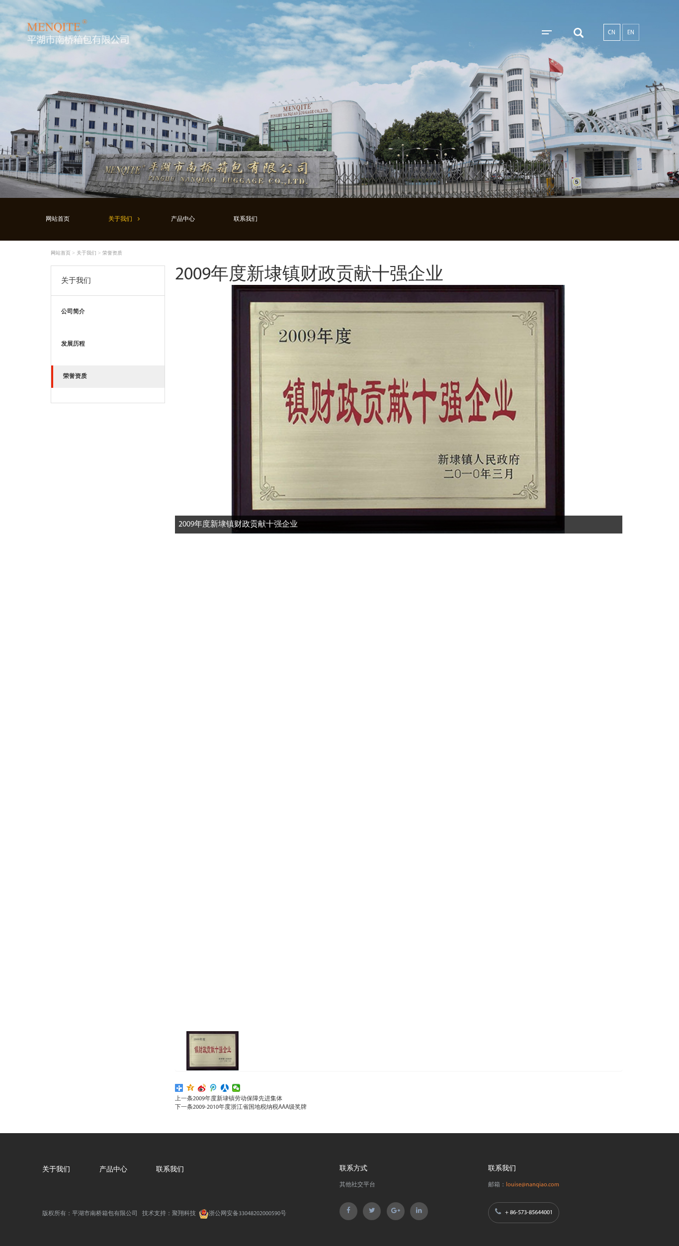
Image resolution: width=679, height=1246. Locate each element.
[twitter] (372, 1211)
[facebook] (348, 1211)
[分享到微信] (236, 1088)
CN (611, 33)
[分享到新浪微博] (202, 1088)
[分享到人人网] (225, 1088)
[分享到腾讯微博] (213, 1088)
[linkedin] (419, 1211)
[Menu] (547, 32)
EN (630, 33)
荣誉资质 (112, 253)
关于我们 (120, 219)
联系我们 (245, 219)
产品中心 (183, 219)
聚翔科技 (184, 1214)
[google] (396, 1211)
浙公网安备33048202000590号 (247, 1214)
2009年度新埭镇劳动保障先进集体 (237, 1099)
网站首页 (58, 219)
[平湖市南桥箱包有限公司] (95, 32)
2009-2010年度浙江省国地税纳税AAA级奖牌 (250, 1107)
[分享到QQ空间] (190, 1088)
